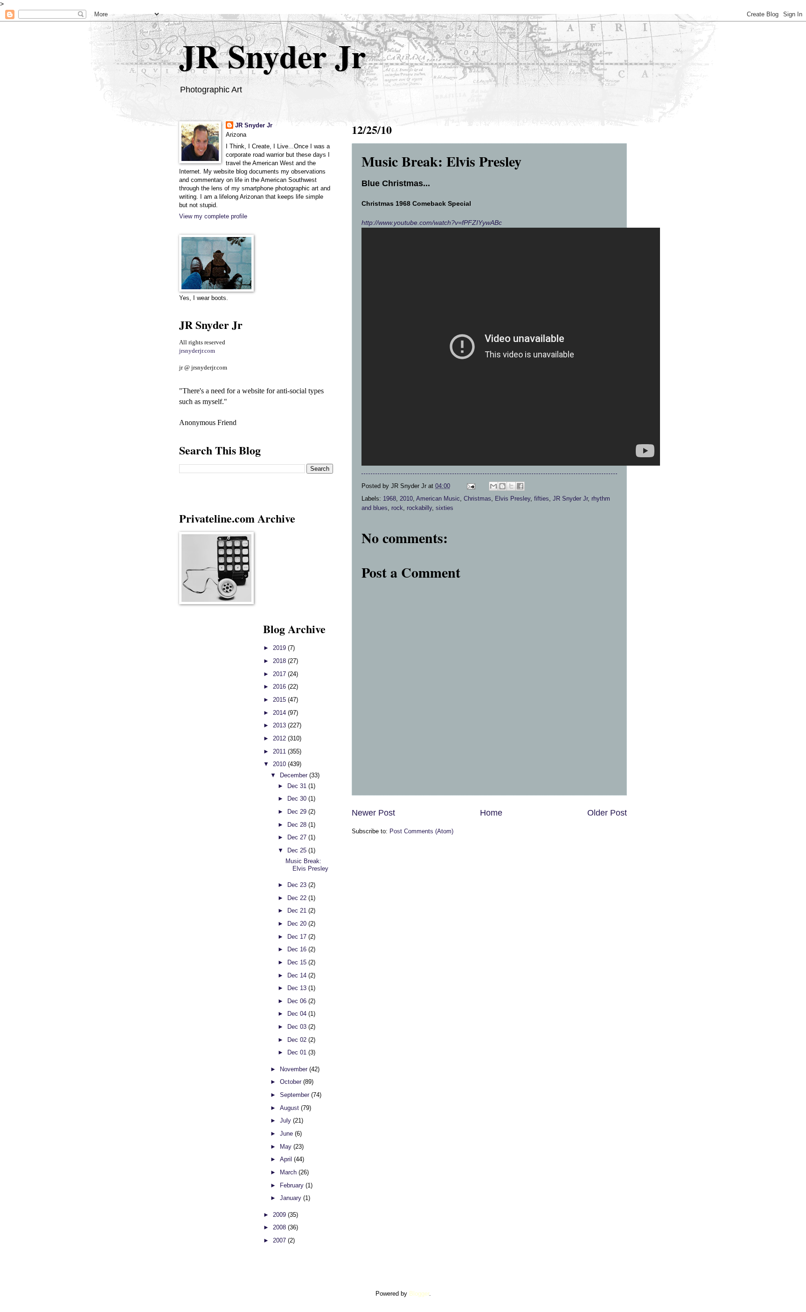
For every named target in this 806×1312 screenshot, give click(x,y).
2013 (280, 725)
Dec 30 (297, 798)
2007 (280, 1240)
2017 (280, 673)
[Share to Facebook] (520, 486)
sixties (444, 507)
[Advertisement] (207, 760)
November (294, 1069)
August (290, 1107)
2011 (280, 751)
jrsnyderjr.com (197, 351)
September (295, 1094)
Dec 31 (297, 785)
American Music (438, 498)
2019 (280, 647)
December (294, 775)
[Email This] (493, 486)
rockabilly (419, 507)
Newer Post (373, 812)
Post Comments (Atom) (421, 831)
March (289, 1172)
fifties (541, 498)
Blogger (419, 1293)
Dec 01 (297, 1052)
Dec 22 (297, 897)
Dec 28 (297, 824)
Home (491, 812)
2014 (280, 712)
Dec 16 (297, 949)
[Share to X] (511, 486)
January (291, 1197)
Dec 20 (297, 923)
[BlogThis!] (502, 486)
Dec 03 (297, 1026)
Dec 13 (297, 987)
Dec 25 (297, 850)
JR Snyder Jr (272, 55)
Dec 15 (297, 962)
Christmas (477, 498)
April (287, 1159)
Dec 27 (297, 837)
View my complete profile (213, 216)
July (286, 1120)
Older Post (607, 812)
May (286, 1146)
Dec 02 (297, 1039)
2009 (280, 1214)
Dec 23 (297, 884)
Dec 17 (297, 936)
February (293, 1185)
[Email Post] (470, 485)
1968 (389, 498)
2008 (280, 1227)
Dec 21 (297, 910)
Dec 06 (297, 1001)
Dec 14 (297, 975)
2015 (280, 699)
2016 (280, 686)
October (291, 1081)
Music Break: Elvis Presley (306, 865)
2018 (280, 660)
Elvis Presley (512, 498)
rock (397, 507)
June (287, 1133)
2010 (406, 498)
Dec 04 (297, 1013)
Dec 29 (297, 811)
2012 (280, 738)
